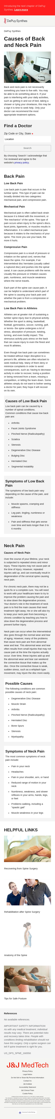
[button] (49, 4)
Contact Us (27, 1081)
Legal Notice (27, 1074)
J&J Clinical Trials (27, 1090)
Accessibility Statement (27, 1087)
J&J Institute (27, 1084)
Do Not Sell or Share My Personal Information (27, 1078)
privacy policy (21, 162)
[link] (22, 868)
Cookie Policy (28, 1094)
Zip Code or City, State (17, 133)
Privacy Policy (27, 1071)
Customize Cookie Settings (28, 1112)
